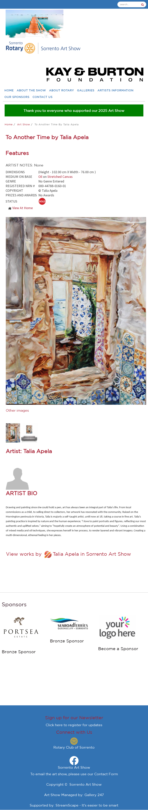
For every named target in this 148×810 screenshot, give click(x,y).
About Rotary (61, 90)
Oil (40, 176)
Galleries (85, 90)
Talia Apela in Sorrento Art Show (92, 554)
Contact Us (43, 97)
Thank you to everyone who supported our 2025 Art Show (74, 110)
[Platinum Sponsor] (29, 617)
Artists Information (116, 90)
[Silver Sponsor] (77, 623)
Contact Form (106, 774)
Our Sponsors (16, 97)
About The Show (31, 90)
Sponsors (14, 604)
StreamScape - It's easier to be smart (87, 805)
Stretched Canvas (60, 176)
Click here (54, 725)
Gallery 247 (94, 795)
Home (9, 90)
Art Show (24, 124)
